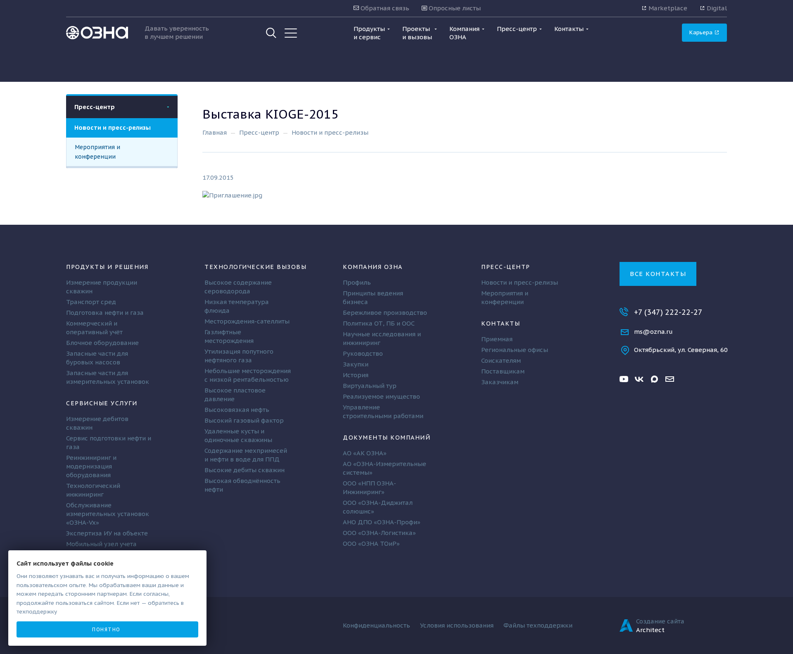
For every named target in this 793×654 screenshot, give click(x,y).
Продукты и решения (107, 267)
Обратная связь (384, 8)
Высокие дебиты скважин (244, 470)
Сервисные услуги (101, 403)
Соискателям (501, 360)
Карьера (701, 32)
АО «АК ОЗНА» (365, 453)
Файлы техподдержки (537, 625)
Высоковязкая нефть (236, 410)
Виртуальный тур (369, 386)
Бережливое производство (385, 312)
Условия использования (457, 625)
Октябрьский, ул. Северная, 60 (681, 350)
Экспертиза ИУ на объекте (107, 533)
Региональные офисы (514, 350)
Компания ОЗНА (373, 267)
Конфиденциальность (376, 625)
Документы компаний (386, 437)
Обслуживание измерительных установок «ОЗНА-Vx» (107, 513)
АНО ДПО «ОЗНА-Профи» (381, 522)
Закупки (355, 364)
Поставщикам (503, 371)
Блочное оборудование (102, 343)
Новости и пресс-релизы (112, 127)
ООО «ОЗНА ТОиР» (371, 543)
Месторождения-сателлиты (247, 321)
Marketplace (667, 8)
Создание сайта (660, 621)
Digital (716, 8)
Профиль (357, 282)
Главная (214, 132)
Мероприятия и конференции (97, 151)
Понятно (106, 629)
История (355, 375)
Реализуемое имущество (381, 396)
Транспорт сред (91, 302)
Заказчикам (499, 382)
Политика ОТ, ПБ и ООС (379, 323)
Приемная (497, 339)
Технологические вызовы (255, 267)
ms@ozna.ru (653, 331)
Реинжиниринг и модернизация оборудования (91, 466)
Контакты (500, 323)
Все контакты (658, 274)
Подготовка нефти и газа (105, 312)
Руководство (363, 353)
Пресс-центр (94, 107)
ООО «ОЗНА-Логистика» (379, 533)
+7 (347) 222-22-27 (668, 312)
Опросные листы (454, 8)
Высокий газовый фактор (244, 420)
